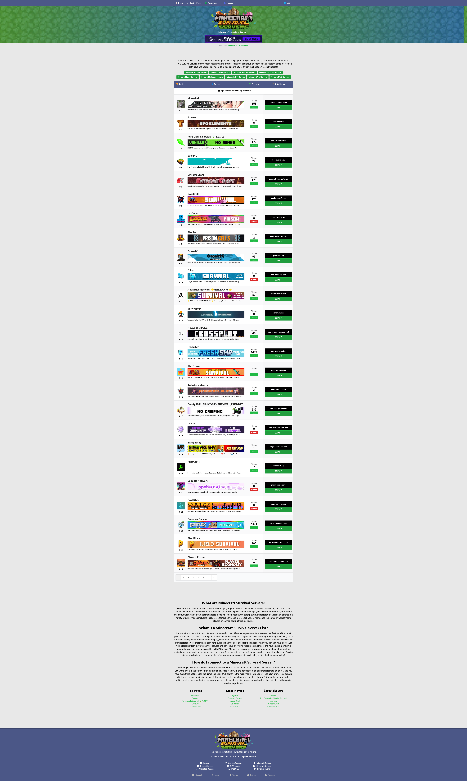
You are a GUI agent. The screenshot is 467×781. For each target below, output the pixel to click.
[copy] (265, 107)
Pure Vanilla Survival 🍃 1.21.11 (195, 701)
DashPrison (235, 706)
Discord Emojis (206, 766)
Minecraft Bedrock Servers (244, 73)
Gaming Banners (235, 763)
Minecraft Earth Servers (187, 77)
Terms (235, 775)
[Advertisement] (233, 52)
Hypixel (235, 695)
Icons (216, 775)
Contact (198, 775)
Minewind (195, 695)
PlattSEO (235, 769)
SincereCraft (273, 704)
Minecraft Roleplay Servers (212, 77)
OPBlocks (235, 704)
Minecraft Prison (263, 763)
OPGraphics (235, 766)
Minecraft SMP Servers (220, 73)
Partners (271, 775)
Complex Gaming (235, 698)
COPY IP (278, 108)
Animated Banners (206, 769)
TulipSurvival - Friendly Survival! (273, 698)
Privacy (253, 775)
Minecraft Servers (263, 766)
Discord (206, 763)
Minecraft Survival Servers (239, 45)
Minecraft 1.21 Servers (280, 77)
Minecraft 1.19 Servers (236, 77)
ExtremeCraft (195, 706)
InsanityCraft (235, 701)
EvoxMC (195, 704)
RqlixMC (273, 695)
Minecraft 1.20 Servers (258, 77)
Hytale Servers (263, 769)
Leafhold (273, 701)
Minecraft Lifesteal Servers (270, 73)
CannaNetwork (273, 706)
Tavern (195, 698)
